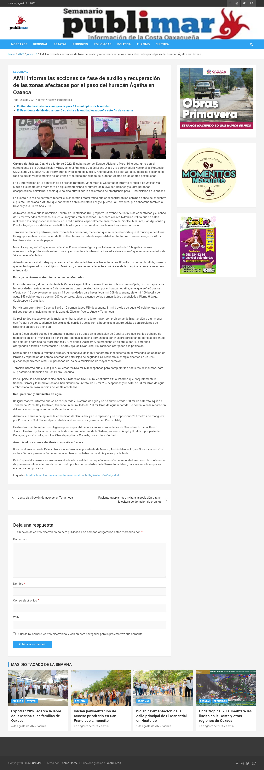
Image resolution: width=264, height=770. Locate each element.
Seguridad (20, 71)
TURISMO (143, 44)
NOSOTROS (19, 44)
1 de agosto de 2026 (86, 726)
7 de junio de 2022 (24, 99)
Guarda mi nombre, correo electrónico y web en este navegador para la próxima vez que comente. (80, 634)
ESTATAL (60, 44)
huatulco (41, 475)
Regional (81, 701)
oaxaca (52, 475)
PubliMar (36, 763)
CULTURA (162, 44)
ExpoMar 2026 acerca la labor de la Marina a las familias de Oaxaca (36, 716)
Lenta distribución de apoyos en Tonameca (45, 497)
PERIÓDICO (80, 44)
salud (115, 475)
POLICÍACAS (103, 44)
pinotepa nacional (69, 475)
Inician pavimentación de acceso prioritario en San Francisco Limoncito (95, 716)
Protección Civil (102, 475)
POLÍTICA (124, 44)
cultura (17, 701)
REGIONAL (40, 44)
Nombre (19, 583)
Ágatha (30, 475)
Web (16, 617)
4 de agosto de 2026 (23, 726)
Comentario (20, 539)
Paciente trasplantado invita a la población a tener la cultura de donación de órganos (130, 499)
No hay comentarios (60, 99)
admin (41, 99)
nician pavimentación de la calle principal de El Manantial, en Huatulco (162, 716)
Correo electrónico (26, 600)
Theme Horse (69, 763)
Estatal (31, 701)
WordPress (114, 763)
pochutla (86, 475)
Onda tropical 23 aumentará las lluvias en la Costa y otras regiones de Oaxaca (225, 716)
